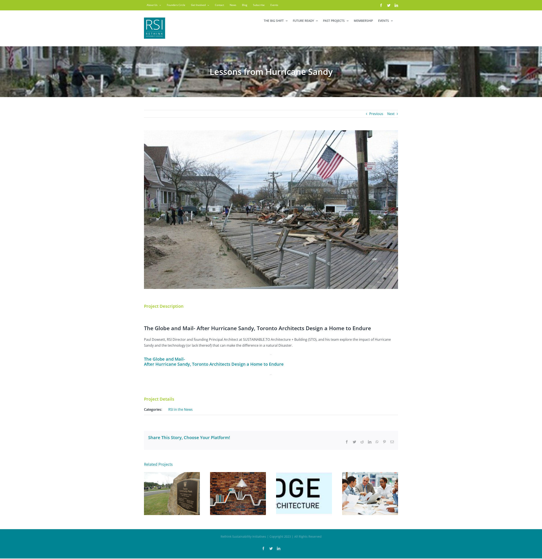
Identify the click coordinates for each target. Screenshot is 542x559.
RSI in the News (180, 409)
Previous (376, 113)
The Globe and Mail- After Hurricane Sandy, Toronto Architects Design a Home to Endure (214, 361)
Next (391, 113)
